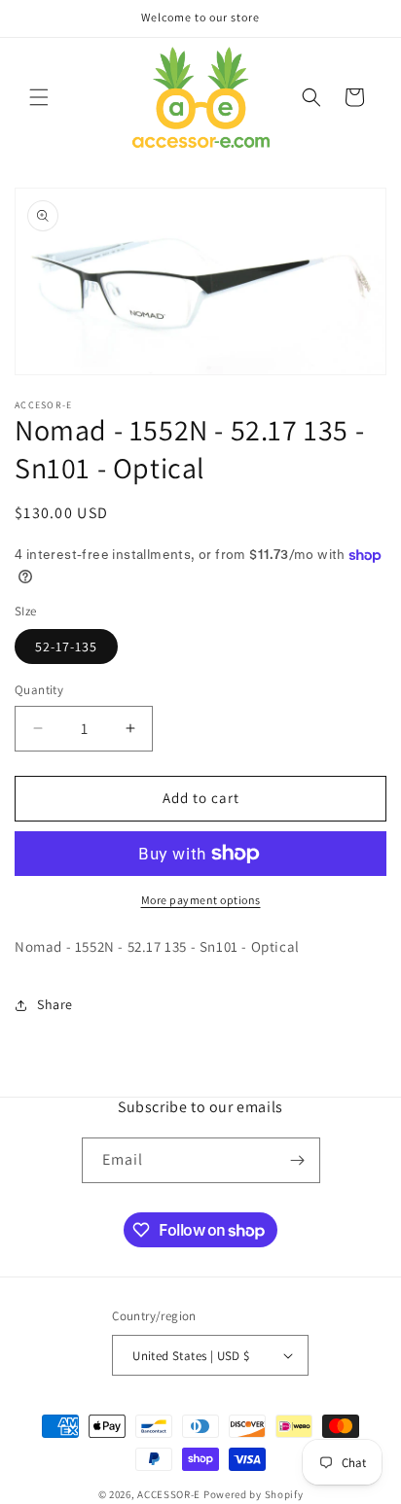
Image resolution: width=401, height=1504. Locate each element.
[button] (39, 97)
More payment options (201, 899)
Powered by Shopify (253, 1494)
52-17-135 (66, 646)
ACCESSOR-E (168, 1494)
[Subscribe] (297, 1160)
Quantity (39, 690)
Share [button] (55, 1004)
